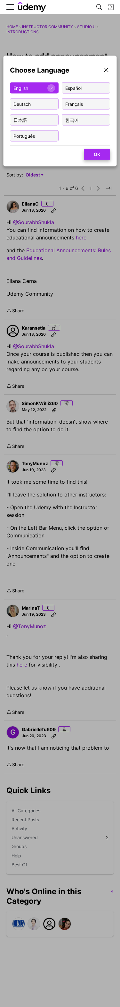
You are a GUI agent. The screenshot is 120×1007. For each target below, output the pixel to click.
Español (73, 87)
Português (24, 135)
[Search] (99, 7)
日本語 (20, 119)
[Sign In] (110, 7)
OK (97, 154)
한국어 (72, 119)
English (20, 87)
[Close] (106, 70)
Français (74, 103)
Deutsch (22, 103)
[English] (32, 7)
